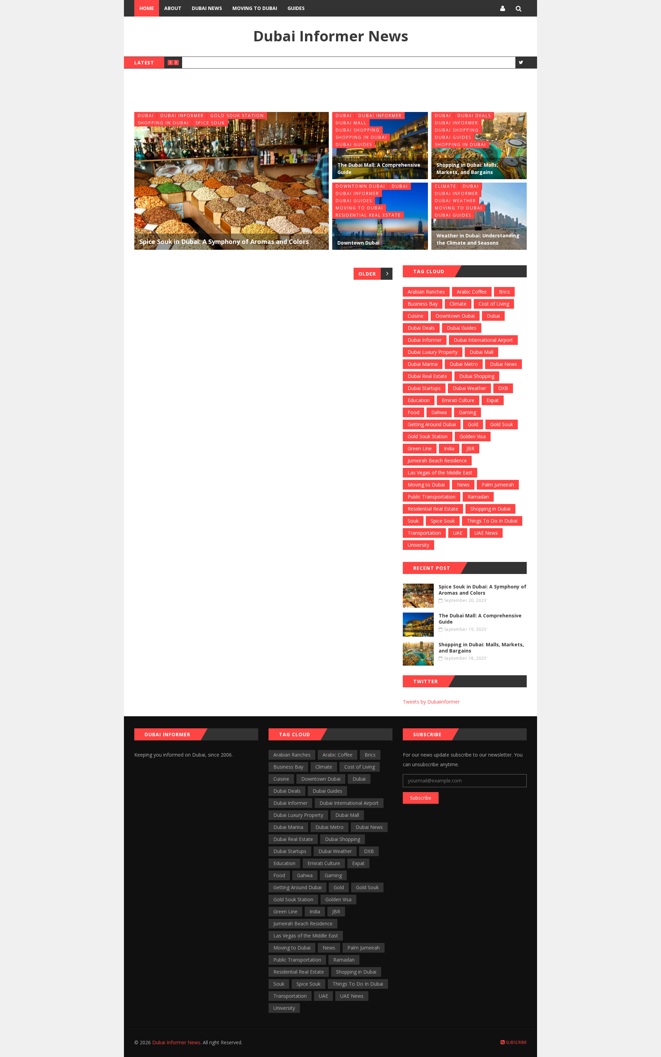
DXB (503, 388)
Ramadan (478, 496)
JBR (470, 448)
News (463, 484)
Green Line (420, 448)
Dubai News (207, 8)
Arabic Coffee (472, 291)
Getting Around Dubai (432, 424)
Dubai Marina (423, 364)
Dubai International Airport (483, 340)
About (172, 8)
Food (413, 412)
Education (419, 400)
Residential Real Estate (368, 215)
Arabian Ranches (426, 291)
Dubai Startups (424, 388)
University (418, 545)
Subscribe (420, 797)
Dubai (146, 116)
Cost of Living (494, 303)
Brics (504, 291)
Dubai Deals (474, 116)
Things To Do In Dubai (492, 520)
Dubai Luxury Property (433, 352)
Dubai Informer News (330, 35)
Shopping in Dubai (163, 123)
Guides (296, 8)
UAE (457, 533)
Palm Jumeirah (498, 484)
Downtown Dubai (360, 186)
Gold (473, 424)
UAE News (486, 533)
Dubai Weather (455, 201)
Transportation (424, 533)
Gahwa (439, 412)
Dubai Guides (354, 144)
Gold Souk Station (237, 116)
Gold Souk (501, 424)
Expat (492, 400)
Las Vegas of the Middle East (440, 472)
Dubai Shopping (358, 130)
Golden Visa (473, 436)
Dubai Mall (351, 123)
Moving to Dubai (254, 8)
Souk (413, 520)
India (449, 448)
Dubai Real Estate (427, 376)
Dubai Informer (182, 116)
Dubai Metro (464, 364)
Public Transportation (431, 496)
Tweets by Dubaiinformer (431, 701)
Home (146, 8)
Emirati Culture (458, 400)
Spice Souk (210, 123)
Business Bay (423, 303)
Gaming (467, 412)
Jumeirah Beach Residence (437, 460)
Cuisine (415, 315)
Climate (445, 186)
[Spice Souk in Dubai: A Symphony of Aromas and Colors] (231, 181)
